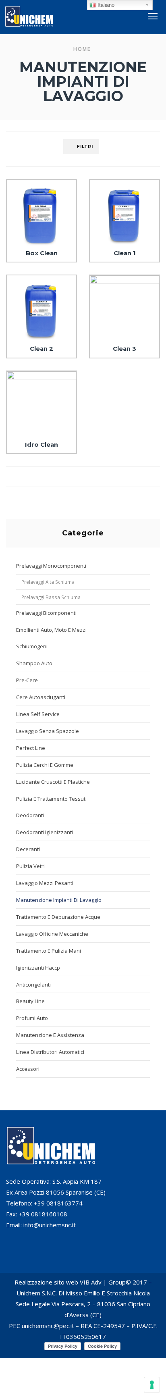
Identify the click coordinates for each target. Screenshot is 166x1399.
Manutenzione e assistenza (50, 1035)
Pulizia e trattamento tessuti (51, 798)
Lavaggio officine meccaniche (52, 933)
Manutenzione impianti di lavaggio (59, 900)
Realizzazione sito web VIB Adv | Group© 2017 (81, 1282)
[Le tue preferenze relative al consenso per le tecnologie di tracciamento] (152, 1385)
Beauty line (30, 1001)
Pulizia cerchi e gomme (44, 764)
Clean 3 (124, 348)
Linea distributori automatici (50, 1051)
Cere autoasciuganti (40, 697)
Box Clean (42, 253)
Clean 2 (41, 348)
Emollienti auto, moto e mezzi (51, 629)
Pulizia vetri (30, 866)
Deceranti (28, 849)
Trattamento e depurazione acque (58, 916)
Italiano (105, 5)
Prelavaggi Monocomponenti (51, 565)
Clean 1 (125, 253)
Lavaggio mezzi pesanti (44, 883)
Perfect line (30, 748)
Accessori (27, 1068)
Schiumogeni (32, 646)
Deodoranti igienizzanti (44, 832)
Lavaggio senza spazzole (47, 731)
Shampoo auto (34, 663)
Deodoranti (30, 815)
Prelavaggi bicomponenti (46, 612)
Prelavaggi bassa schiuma (51, 597)
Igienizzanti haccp (38, 967)
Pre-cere (27, 680)
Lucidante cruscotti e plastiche (53, 781)
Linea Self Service (38, 714)
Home (82, 49)
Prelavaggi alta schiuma (48, 582)
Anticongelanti (33, 984)
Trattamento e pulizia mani (48, 950)
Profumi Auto (32, 1018)
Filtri (85, 146)
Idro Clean (41, 444)
